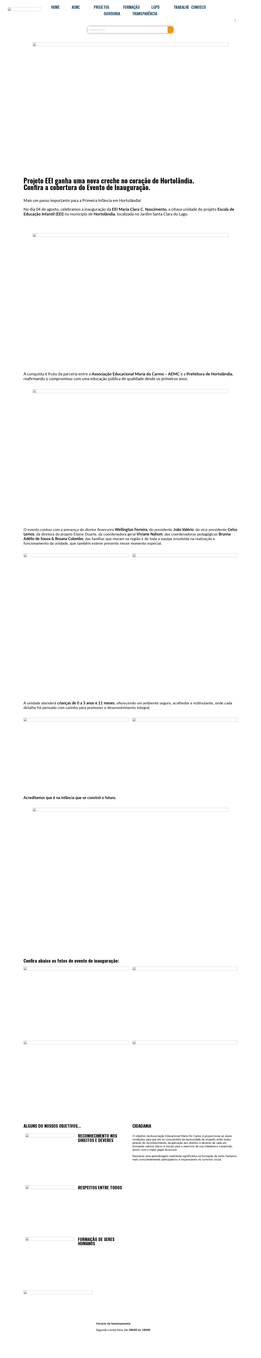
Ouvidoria (112, 13)
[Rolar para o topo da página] (1, 1356)
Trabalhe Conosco (189, 7)
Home (55, 7)
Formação (131, 7)
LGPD (156, 7)
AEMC (76, 7)
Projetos (101, 7)
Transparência (144, 13)
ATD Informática (48, 1348)
